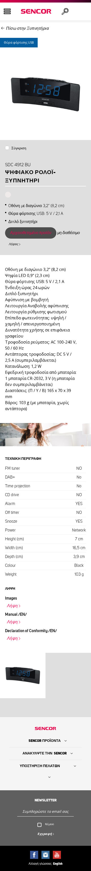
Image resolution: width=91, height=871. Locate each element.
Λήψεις (13, 244)
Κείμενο (49, 824)
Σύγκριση (18, 148)
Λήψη (12, 606)
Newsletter (46, 800)
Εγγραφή (44, 834)
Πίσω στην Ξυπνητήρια (27, 28)
